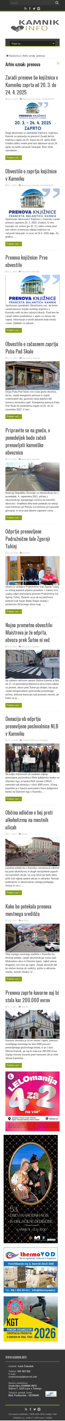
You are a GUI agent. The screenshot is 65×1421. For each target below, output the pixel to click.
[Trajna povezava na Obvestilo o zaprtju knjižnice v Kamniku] (32, 216)
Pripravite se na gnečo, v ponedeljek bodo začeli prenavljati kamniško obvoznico (27, 441)
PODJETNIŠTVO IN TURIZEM (35, 740)
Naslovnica (15, 55)
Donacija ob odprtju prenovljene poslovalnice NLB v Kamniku (31, 726)
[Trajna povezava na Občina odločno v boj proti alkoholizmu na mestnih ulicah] (32, 865)
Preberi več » (14, 157)
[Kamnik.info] (32, 29)
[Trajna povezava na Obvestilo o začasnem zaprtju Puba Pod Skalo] (32, 389)
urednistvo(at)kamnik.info (22, 1376)
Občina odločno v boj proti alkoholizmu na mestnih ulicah (29, 820)
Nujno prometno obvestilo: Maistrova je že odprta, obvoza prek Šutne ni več (29, 632)
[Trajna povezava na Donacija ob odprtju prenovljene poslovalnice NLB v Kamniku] (32, 771)
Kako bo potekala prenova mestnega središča (28, 910)
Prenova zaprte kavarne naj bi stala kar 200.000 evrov (32, 996)
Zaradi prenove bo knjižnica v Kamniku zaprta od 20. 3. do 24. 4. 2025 (31, 85)
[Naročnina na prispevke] (58, 63)
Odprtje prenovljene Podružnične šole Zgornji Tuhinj (27, 539)
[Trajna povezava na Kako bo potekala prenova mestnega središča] (32, 951)
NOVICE (26, 553)
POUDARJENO (48, 99)
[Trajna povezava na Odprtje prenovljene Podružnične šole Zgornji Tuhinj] (32, 584)
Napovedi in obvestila (31, 99)
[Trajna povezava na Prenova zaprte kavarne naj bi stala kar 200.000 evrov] (32, 1038)
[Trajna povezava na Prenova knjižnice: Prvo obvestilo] (32, 303)
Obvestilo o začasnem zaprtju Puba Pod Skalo (31, 347)
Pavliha (24, 834)
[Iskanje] (57, 2)
